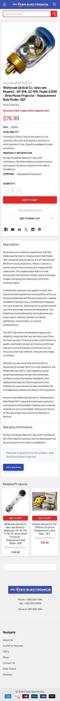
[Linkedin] (33, 229)
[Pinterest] (39, 229)
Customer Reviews (13, 645)
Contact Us (9, 662)
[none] (30, 51)
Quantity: (9, 183)
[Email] (13, 229)
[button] (30, 218)
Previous (4, 522)
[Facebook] (6, 229)
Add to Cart (15, 518)
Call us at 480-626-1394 (30, 608)
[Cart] (55, 4)
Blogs (6, 657)
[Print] (19, 229)
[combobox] (30, 14)
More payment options (30, 209)
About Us (8, 639)
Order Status (9, 668)
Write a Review (11, 104)
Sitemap (7, 674)
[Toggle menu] (4, 4)
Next (56, 522)
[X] (26, 229)
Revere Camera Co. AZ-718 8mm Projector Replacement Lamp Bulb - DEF (44, 528)
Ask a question (13, 467)
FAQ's (6, 651)
